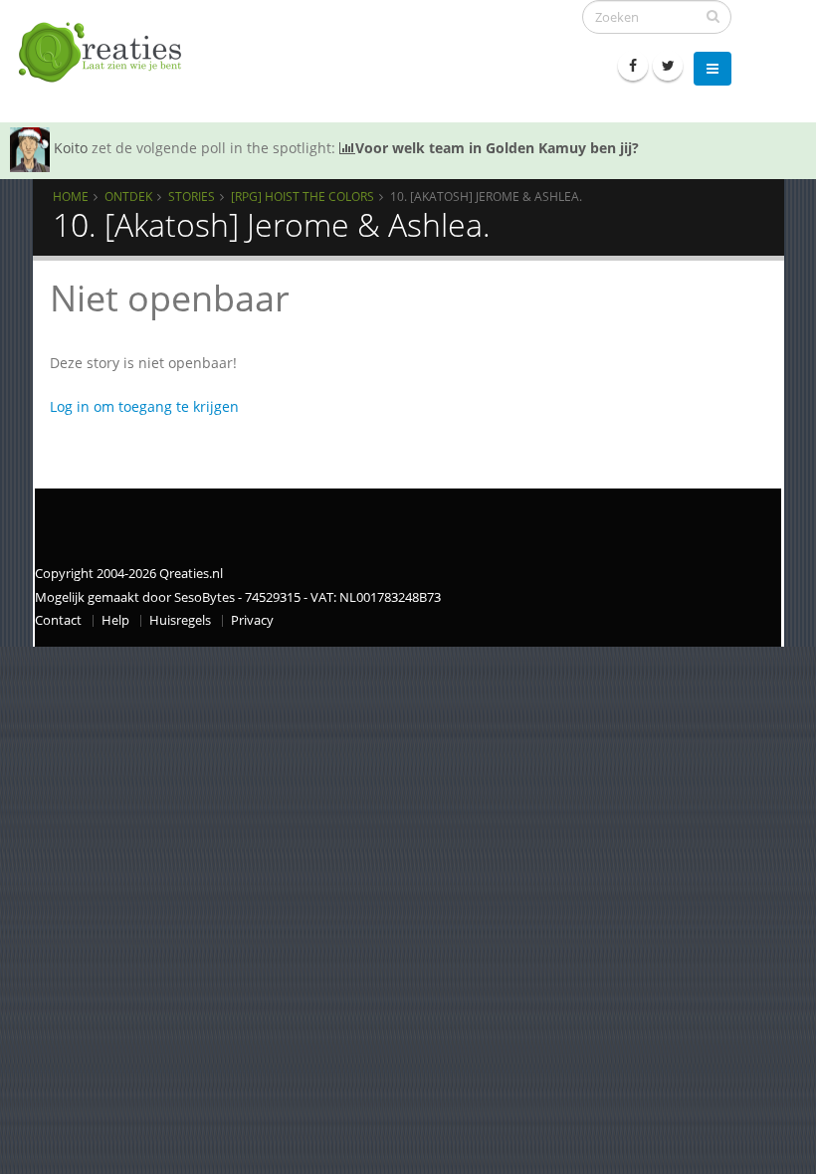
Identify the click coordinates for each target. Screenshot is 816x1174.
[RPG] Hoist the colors (302, 196)
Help (115, 620)
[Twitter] (668, 66)
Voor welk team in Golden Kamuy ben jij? (497, 147)
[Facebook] (633, 66)
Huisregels (180, 620)
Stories (191, 196)
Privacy (252, 620)
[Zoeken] (713, 16)
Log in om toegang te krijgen (144, 406)
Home (71, 196)
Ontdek (128, 196)
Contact (58, 620)
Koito (71, 147)
